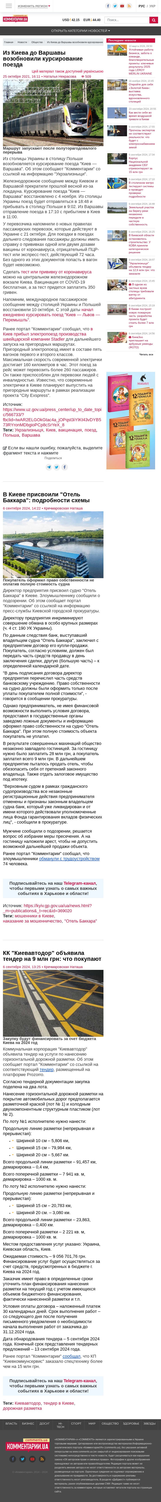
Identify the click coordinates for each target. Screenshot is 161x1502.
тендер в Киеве (58, 1403)
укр (152, 6)
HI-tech (60, 1425)
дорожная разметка (22, 1408)
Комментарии (23, 1472)
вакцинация (70, 430)
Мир (92, 1423)
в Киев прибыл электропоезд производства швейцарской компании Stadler (48, 334)
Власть (11, 1423)
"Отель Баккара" (80, 921)
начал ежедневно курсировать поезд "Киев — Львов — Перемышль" (51, 314)
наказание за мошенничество (32, 921)
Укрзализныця (29, 430)
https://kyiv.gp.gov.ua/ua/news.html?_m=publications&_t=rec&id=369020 (47, 908)
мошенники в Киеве (34, 915)
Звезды (150, 1423)
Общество (110, 1423)
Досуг (45, 1423)
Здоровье (131, 1423)
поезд (90, 430)
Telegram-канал (80, 883)
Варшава (31, 435)
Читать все (146, 354)
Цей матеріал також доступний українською (67, 71)
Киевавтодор (28, 1403)
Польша (11, 435)
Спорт (76, 1423)
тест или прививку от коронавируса (56, 271)
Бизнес (28, 1423)
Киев (51, 430)
